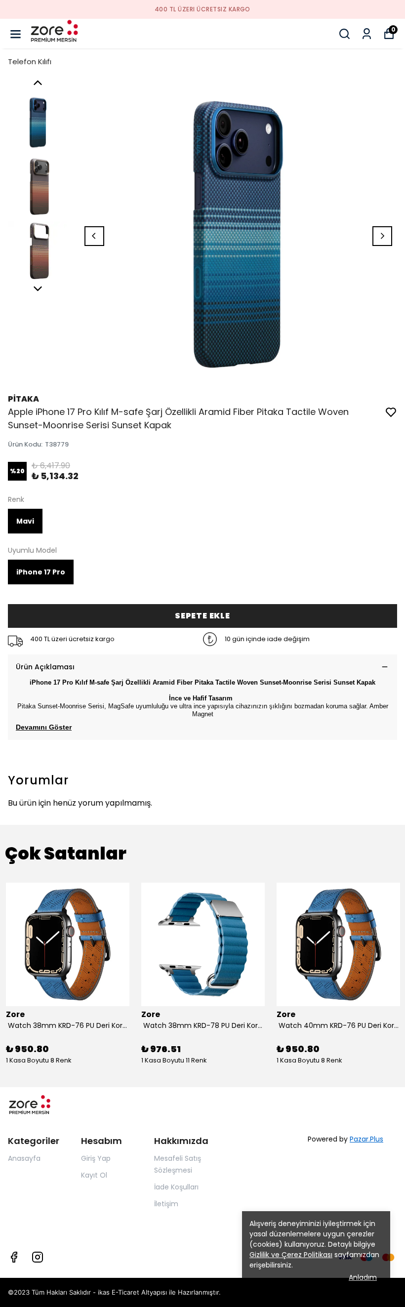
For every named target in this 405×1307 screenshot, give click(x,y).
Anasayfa (24, 1158)
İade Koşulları (176, 1187)
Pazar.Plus (366, 1139)
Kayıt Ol (94, 1175)
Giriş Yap (96, 1158)
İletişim (166, 1204)
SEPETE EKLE (202, 615)
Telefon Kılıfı (29, 61)
